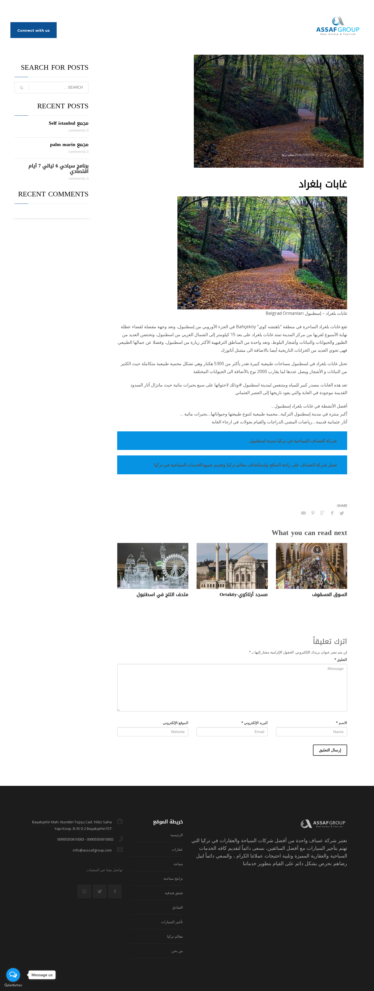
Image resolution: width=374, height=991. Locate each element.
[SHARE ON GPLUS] (322, 513)
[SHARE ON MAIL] (303, 513)
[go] (22, 88)
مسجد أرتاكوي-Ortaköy (244, 594)
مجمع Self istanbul (68, 123)
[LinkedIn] (31, 8)
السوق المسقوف (329, 594)
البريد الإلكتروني (254, 722)
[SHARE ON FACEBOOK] (332, 513)
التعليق (340, 659)
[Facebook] (14, 8)
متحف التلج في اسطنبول (162, 594)
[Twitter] (23, 8)
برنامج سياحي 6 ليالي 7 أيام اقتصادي (58, 168)
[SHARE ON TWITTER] (342, 513)
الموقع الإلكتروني (175, 722)
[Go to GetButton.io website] (13, 985)
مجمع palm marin (69, 144)
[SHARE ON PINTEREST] (313, 513)
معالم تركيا (288, 155)
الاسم (341, 722)
